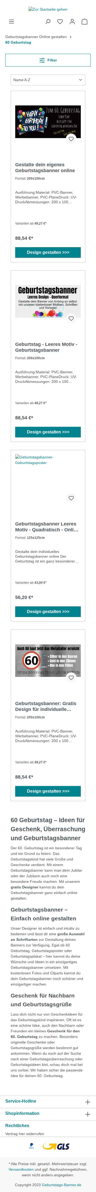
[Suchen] (48, 21)
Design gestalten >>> (48, 252)
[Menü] (11, 21)
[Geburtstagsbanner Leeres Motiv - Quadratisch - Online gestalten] (48, 481)
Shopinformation (22, 1113)
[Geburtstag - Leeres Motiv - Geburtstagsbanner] (48, 301)
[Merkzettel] (60, 21)
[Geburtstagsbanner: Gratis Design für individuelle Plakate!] (48, 660)
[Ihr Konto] (72, 21)
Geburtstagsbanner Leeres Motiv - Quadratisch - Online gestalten (47, 527)
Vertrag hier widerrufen (24, 1134)
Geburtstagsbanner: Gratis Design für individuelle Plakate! (45, 706)
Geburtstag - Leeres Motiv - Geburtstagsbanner (46, 347)
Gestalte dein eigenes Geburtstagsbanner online (45, 167)
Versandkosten (21, 1169)
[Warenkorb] (84, 21)
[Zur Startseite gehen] (48, 9)
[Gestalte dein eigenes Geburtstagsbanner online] (48, 121)
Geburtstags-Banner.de (61, 1185)
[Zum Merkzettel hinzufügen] (71, 139)
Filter (51, 60)
